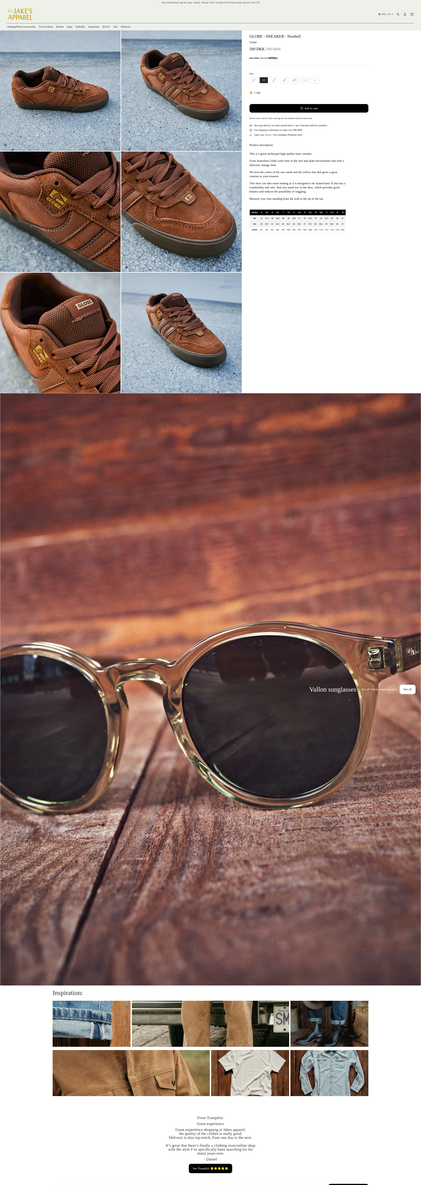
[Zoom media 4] (181, 212)
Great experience (210, 1124)
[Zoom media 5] (60, 333)
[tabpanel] (210, 689)
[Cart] (412, 14)
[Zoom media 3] (60, 212)
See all (408, 689)
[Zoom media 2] (181, 90)
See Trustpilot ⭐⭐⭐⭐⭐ (210, 1168)
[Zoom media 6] (181, 333)
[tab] (4, 689)
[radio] (253, 80)
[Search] (398, 14)
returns (268, 135)
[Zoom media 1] (60, 90)
